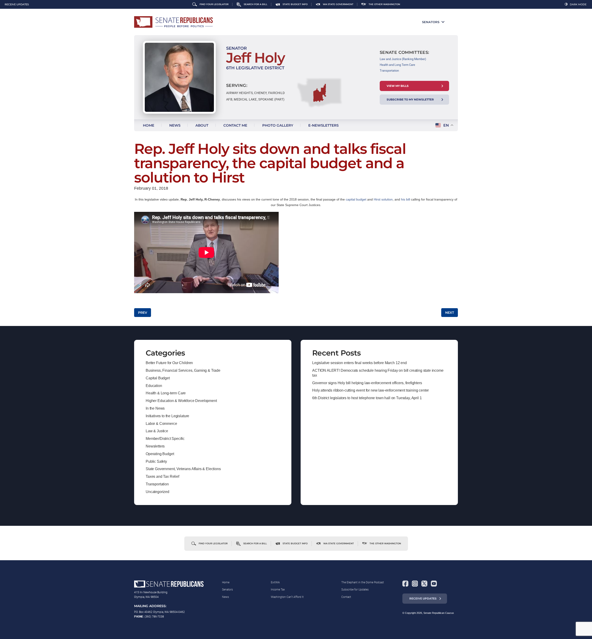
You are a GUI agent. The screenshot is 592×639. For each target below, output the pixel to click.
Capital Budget (158, 378)
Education (154, 386)
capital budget (356, 199)
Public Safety (156, 461)
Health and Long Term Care (397, 65)
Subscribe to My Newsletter (410, 99)
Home (148, 125)
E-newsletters (323, 125)
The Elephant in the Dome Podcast (362, 582)
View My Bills (398, 86)
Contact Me (235, 125)
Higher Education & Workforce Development (181, 401)
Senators (430, 22)
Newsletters (155, 446)
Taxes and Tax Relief (162, 476)
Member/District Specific (165, 439)
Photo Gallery (277, 125)
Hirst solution (383, 199)
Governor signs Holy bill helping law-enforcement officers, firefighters (367, 383)
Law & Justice (157, 431)
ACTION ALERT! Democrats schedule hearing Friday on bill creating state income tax (378, 372)
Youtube (434, 584)
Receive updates (17, 4)
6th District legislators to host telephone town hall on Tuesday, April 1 (367, 398)
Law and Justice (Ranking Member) (403, 59)
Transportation (389, 70)
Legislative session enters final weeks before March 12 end (359, 363)
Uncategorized (157, 492)
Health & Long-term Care (166, 393)
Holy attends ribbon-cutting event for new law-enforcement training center (370, 390)
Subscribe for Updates (355, 589)
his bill (405, 199)
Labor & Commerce (161, 424)
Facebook (405, 584)
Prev (142, 312)
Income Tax (278, 589)
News (174, 125)
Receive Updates (423, 598)
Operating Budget (160, 454)
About (201, 125)
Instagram (415, 584)
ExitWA (275, 582)
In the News (155, 408)
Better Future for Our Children (169, 363)
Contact (346, 597)
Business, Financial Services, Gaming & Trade (183, 370)
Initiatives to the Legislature (167, 416)
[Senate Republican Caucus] (173, 22)
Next (449, 312)
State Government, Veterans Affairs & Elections (183, 469)
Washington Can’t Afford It (287, 597)
